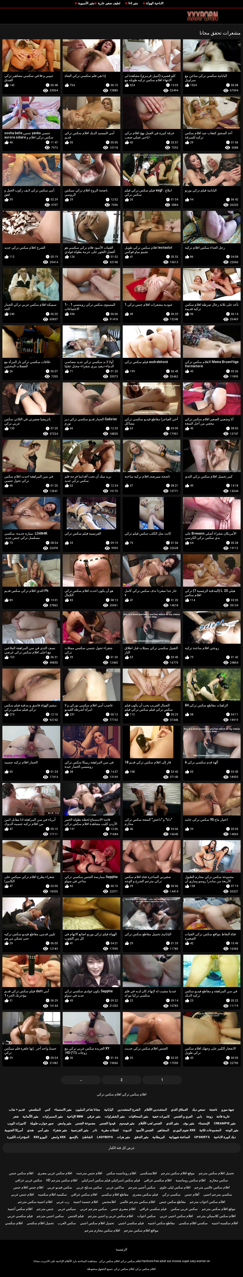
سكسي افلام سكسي (193, 1223)
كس (47, 1109)
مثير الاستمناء (63, 1109)
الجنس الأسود (145, 1130)
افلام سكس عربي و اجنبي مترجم (110, 1216)
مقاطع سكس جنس (172, 1202)
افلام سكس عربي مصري (54, 1173)
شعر (16, 1116)
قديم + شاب (17, 1109)
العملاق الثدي (179, 1109)
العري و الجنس (183, 1116)
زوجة (209, 1116)
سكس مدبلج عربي (89, 1187)
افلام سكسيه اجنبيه (225, 1223)
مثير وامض (64, 1123)
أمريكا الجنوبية (14, 1130)
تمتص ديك (198, 1109)
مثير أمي (43, 1130)
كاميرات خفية (161, 1116)
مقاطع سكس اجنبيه (161, 1223)
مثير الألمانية (30, 1116)
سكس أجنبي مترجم (141, 1187)
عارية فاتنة (223, 1116)
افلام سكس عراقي (84, 1194)
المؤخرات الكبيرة (18, 1137)
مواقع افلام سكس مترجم (141, 1230)
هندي (30, 1130)
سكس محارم (219, 1180)
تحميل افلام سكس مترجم (216, 1173)
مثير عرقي (94, 1116)
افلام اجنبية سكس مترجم (35, 1202)
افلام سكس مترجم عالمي (137, 1202)
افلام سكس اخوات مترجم (207, 1202)
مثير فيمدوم (127, 1123)
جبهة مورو (227, 1109)
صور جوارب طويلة (42, 1123)
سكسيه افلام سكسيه (52, 1194)
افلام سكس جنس (21, 1173)
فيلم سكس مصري (145, 1194)
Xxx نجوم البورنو (184, 1130)
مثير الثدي (172, 1123)
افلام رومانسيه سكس (121, 1173)
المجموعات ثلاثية (210, 1130)
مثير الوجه (231, 1130)
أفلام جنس (192, 1194)
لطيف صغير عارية (109, 3)
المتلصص (35, 1109)
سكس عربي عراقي (28, 1180)
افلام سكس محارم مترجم (102, 1230)
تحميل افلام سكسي (40, 1223)
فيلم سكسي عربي (20, 1216)
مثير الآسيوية (86, 3)
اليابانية (108, 1109)
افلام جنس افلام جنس (28, 1187)
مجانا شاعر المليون (87, 1109)
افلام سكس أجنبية (20, 1209)
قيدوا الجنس (107, 1123)
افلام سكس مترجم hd (61, 1180)
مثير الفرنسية (80, 1130)
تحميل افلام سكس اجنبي (97, 1223)
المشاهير (163, 1130)
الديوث (127, 1130)
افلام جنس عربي (22, 1194)
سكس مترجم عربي (93, 1209)
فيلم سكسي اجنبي (131, 1223)
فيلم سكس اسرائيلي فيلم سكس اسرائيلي (110, 1180)
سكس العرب (67, 1223)
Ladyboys (105, 1137)
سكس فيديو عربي (59, 1187)
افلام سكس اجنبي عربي (176, 1216)
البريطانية (158, 1137)
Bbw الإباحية (75, 1116)
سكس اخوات (146, 1216)
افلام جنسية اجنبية (85, 1202)
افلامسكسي (148, 1173)
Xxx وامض (58, 1137)
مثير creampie (225, 1123)
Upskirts (202, 1137)
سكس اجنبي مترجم (50, 1216)
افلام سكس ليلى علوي (175, 1187)
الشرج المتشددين (128, 1109)
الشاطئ (87, 1137)
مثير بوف (188, 1123)
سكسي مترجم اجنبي (217, 1194)
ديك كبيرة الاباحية (225, 1137)
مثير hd (133, 3)
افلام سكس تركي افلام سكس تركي (121, 1094)
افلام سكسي (14, 1223)
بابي (199, 1116)
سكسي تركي (171, 1194)
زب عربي (62, 1202)
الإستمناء (204, 1123)
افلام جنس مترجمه (89, 1173)
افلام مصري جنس (123, 1209)
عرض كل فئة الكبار (121, 1148)
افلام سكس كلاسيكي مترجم (216, 1216)
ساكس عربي (115, 1187)
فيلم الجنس (76, 1216)
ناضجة (213, 1109)
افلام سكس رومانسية (191, 1180)
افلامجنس (109, 1202)
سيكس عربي (67, 1209)
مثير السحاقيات (138, 1116)
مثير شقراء (60, 1130)
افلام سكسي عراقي (158, 1180)
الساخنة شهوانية (179, 1137)
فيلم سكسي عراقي (153, 1209)
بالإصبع (74, 1137)
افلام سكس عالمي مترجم (212, 1187)
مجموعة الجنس (85, 1123)
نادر (95, 1130)
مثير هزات (123, 1137)
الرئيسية (121, 1249)
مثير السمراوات (52, 1116)
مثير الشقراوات (115, 1116)
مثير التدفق (141, 1137)
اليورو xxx (40, 1137)
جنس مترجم (45, 1209)
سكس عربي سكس (184, 1209)
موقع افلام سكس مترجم (178, 1173)
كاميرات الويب (16, 1123)
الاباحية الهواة (155, 3)
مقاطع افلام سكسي (115, 1194)
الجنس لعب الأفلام (150, 1123)
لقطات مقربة (110, 1130)
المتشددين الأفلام (156, 1109)
